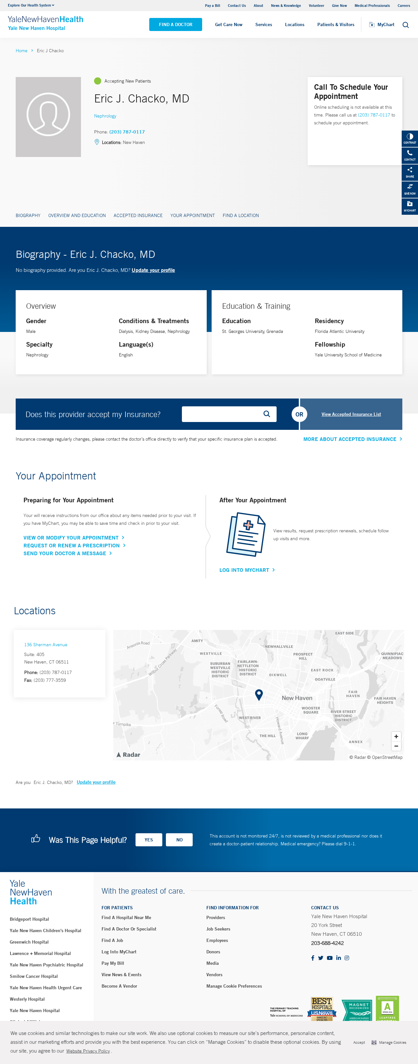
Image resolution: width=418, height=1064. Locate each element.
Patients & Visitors (335, 24)
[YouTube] (330, 958)
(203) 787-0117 (127, 132)
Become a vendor (119, 986)
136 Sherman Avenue (45, 645)
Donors (213, 952)
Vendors (214, 975)
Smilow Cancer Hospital (34, 976)
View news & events (121, 975)
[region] (258, 695)
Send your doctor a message (65, 553)
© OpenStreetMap (385, 757)
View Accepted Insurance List (351, 414)
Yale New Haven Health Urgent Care (46, 988)
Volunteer (316, 5)
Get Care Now (228, 24)
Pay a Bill (212, 5)
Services (263, 24)
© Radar (357, 757)
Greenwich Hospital (29, 942)
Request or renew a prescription (72, 545)
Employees (217, 940)
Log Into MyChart (244, 569)
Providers (215, 917)
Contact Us (237, 5)
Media (212, 963)
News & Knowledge (286, 5)
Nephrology (105, 116)
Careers (404, 5)
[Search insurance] (269, 414)
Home (21, 50)
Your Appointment (192, 215)
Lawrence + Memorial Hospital (40, 953)
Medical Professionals (372, 5)
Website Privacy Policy (88, 1051)
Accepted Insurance (138, 215)
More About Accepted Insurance (349, 439)
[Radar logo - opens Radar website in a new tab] (128, 754)
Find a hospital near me (126, 917)
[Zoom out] (396, 746)
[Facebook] (312, 958)
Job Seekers (218, 929)
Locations (294, 24)
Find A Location (241, 215)
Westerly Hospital (27, 999)
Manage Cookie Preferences (234, 986)
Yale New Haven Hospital (35, 1010)
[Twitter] (320, 958)
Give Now (339, 5)
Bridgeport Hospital (29, 919)
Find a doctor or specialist (129, 929)
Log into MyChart (119, 952)
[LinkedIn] (338, 958)
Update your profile (153, 269)
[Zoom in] (396, 736)
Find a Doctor (175, 24)
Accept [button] (359, 1042)
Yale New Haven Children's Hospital (45, 930)
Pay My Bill (113, 963)
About (258, 5)
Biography (28, 215)
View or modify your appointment (71, 537)
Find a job (112, 940)
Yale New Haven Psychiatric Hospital (46, 965)
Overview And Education (77, 215)
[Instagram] (347, 958)
